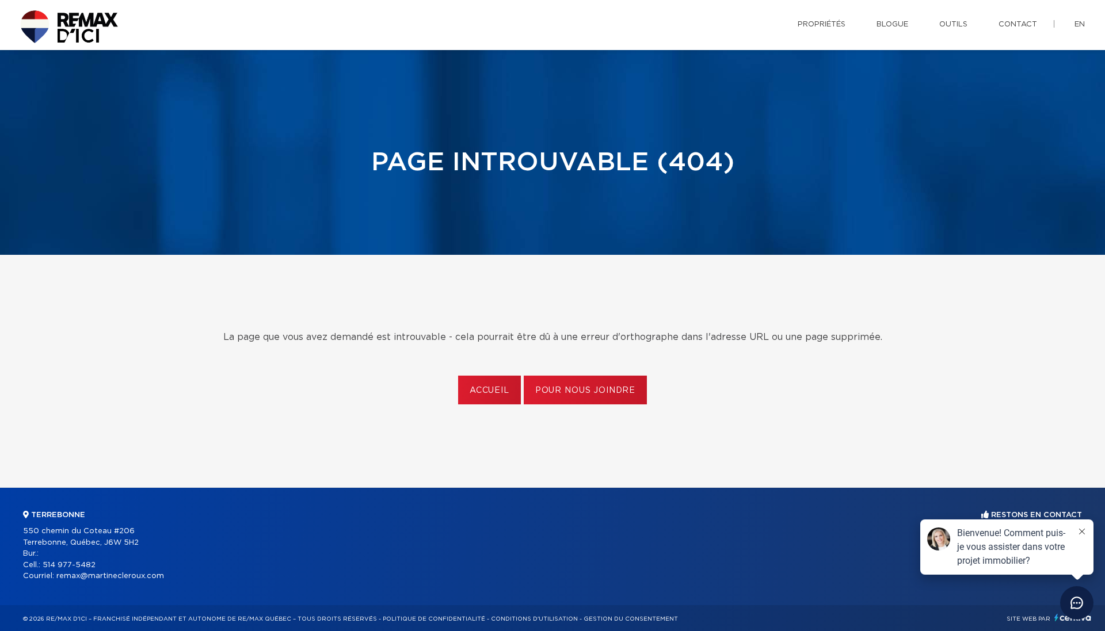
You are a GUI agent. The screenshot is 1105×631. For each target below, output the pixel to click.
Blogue (892, 24)
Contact (1018, 24)
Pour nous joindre (585, 391)
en (1079, 24)
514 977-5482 (69, 565)
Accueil (489, 391)
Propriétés (821, 24)
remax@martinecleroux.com (110, 576)
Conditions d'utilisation (534, 619)
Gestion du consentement (631, 619)
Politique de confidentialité (434, 619)
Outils (953, 24)
